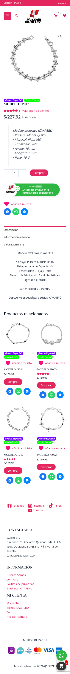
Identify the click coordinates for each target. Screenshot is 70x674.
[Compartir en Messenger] (24, 211)
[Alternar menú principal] (7, 16)
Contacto (12, 579)
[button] (16, 15)
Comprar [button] (13, 381)
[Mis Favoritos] (64, 15)
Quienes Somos (16, 575)
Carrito (11, 612)
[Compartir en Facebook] (7, 211)
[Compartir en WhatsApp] (15, 211)
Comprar (39, 173)
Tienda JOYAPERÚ (18, 607)
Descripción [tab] (11, 230)
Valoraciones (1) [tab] (14, 244)
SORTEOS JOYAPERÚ (19, 588)
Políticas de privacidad (20, 584)
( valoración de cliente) (34, 110)
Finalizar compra (17, 616)
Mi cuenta (13, 603)
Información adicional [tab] (17, 237)
